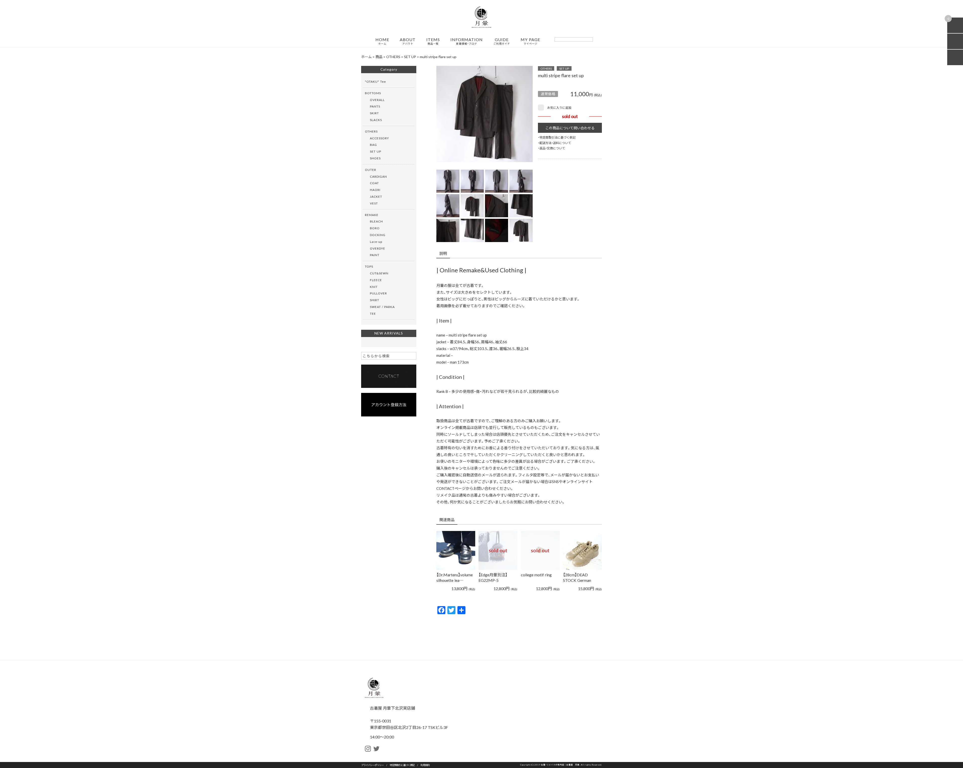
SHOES (375, 158)
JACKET (376, 196)
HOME (382, 41)
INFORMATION (466, 41)
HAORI (375, 189)
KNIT (374, 286)
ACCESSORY (379, 138)
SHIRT (374, 300)
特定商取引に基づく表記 (402, 765)
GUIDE (502, 41)
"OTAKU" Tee (375, 81)
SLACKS (376, 120)
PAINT (374, 255)
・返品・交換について (551, 148)
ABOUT (408, 41)
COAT (374, 183)
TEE (373, 313)
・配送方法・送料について (554, 143)
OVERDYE (377, 248)
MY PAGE (530, 41)
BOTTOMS (373, 93)
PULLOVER (378, 293)
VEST (374, 203)
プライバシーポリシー (372, 765)
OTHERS (546, 68)
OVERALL (377, 99)
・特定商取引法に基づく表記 (557, 137)
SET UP (564, 68)
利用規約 (425, 765)
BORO (375, 228)
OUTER (370, 169)
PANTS (375, 106)
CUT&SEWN (379, 273)
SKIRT (374, 113)
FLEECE (376, 280)
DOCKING (377, 235)
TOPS (369, 266)
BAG (373, 144)
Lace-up (376, 241)
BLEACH (376, 221)
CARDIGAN (378, 176)
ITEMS (433, 41)
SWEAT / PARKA (382, 306)
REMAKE (371, 214)
